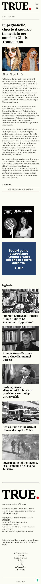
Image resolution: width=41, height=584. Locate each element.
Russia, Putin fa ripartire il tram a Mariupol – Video (19, 428)
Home (4, 16)
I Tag (20, 562)
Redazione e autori (20, 553)
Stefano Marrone (28, 508)
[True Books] (18, 236)
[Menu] (37, 4)
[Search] (37, 8)
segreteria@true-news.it (24, 531)
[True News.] (16, 6)
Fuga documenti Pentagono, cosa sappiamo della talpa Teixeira (20, 466)
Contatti (20, 565)
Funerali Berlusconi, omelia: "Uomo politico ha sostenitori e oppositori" (20, 319)
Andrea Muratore (8, 511)
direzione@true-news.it (10, 524)
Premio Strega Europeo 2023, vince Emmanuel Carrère (17, 356)
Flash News (11, 16)
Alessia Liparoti (11, 513)
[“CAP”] (19, 258)
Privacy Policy (20, 567)
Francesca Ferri (15, 508)
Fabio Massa (21, 504)
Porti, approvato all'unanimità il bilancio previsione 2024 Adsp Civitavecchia (17, 391)
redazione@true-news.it (16, 522)
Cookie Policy (20, 569)
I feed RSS (20, 560)
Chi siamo (20, 555)
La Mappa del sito (20, 558)
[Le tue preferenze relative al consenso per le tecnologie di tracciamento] (37, 580)
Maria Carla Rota (21, 511)
